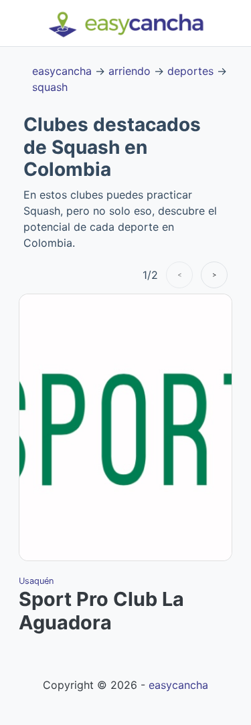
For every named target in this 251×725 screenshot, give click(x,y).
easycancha (62, 71)
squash (50, 87)
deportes (190, 71)
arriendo (129, 71)
